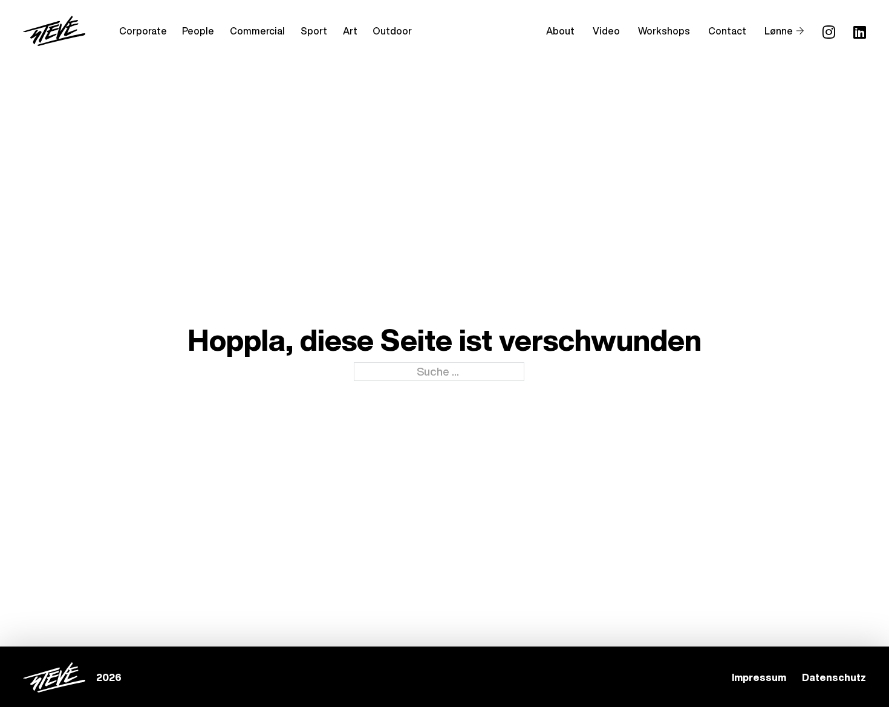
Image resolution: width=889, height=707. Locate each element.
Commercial (257, 31)
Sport (314, 31)
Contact (727, 31)
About (560, 31)
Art (350, 31)
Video (606, 31)
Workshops (664, 31)
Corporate (143, 31)
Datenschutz (834, 677)
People (198, 31)
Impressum (759, 677)
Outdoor (392, 31)
